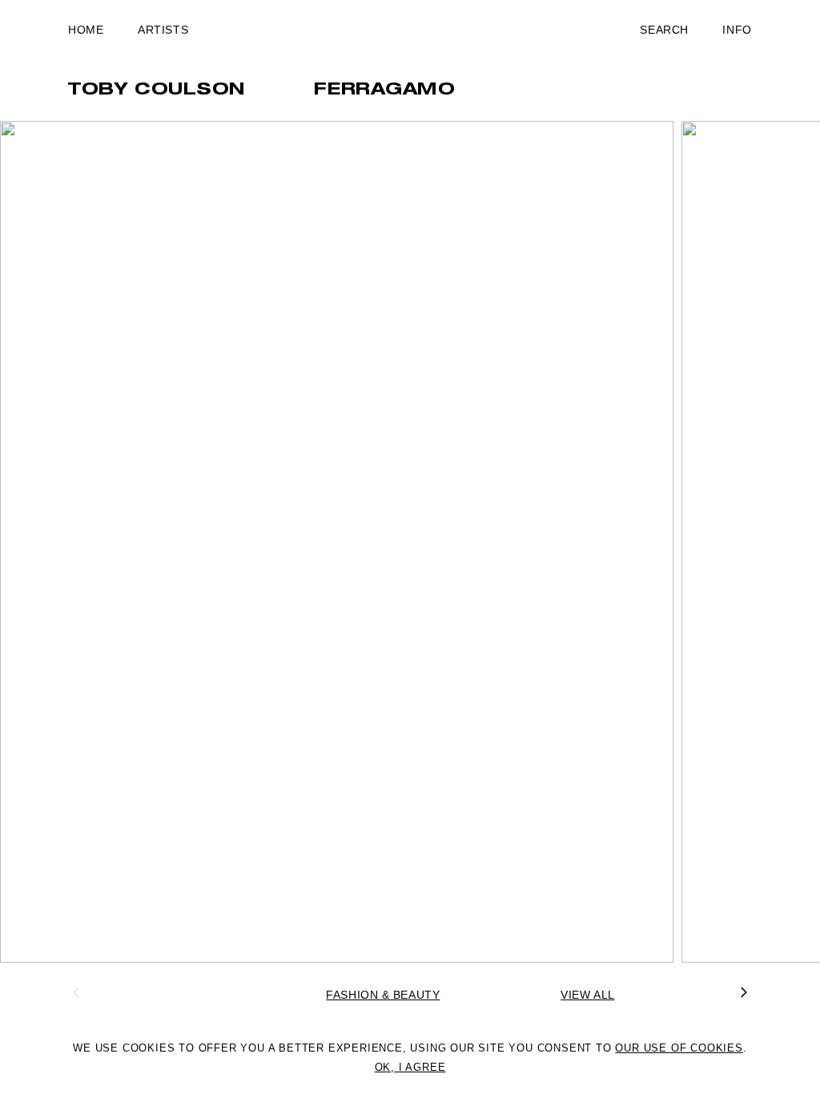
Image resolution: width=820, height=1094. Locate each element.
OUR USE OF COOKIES (678, 1048)
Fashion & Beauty (383, 994)
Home (85, 29)
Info (736, 29)
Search (664, 29)
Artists (163, 29)
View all (587, 994)
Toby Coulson (157, 90)
